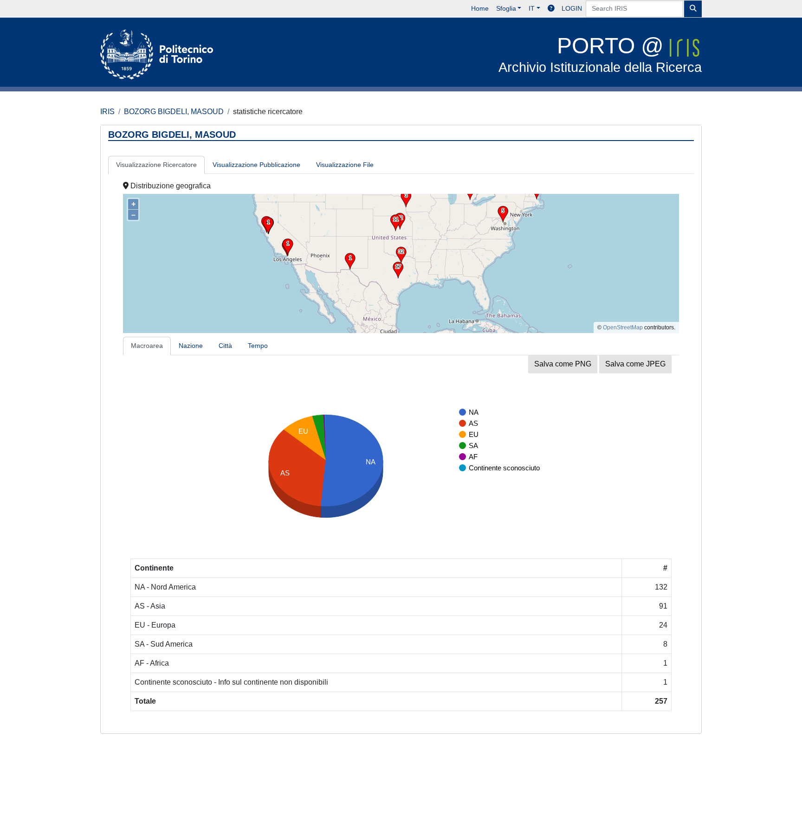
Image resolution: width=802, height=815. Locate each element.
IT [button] (532, 8)
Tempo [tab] (258, 345)
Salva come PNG (562, 364)
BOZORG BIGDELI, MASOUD (174, 112)
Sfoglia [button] (506, 8)
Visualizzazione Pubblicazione (256, 164)
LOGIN (572, 8)
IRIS (107, 112)
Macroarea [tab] (147, 345)
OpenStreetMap (623, 327)
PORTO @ (600, 54)
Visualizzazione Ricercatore (156, 164)
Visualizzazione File (345, 164)
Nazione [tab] (191, 345)
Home (480, 8)
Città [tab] (225, 345)
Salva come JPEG (635, 364)
